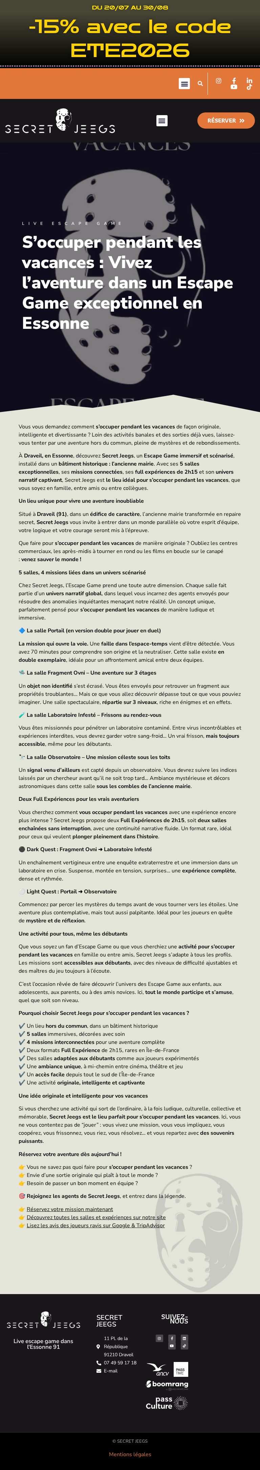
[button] (184, 83)
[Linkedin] (184, 1338)
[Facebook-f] (172, 1338)
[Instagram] (159, 1338)
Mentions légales (130, 1454)
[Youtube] (172, 1345)
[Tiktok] (184, 1345)
